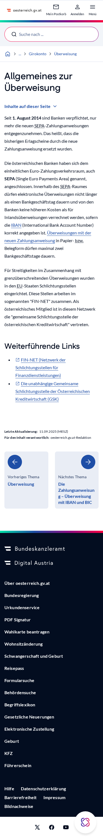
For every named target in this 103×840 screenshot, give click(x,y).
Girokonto (37, 53)
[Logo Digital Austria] (51, 563)
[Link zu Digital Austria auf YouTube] (66, 828)
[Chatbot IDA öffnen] (85, 822)
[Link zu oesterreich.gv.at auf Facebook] (51, 828)
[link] (26, 480)
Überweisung (65, 53)
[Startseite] (7, 54)
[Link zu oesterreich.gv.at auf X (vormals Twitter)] (37, 828)
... (20, 53)
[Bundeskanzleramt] (51, 549)
